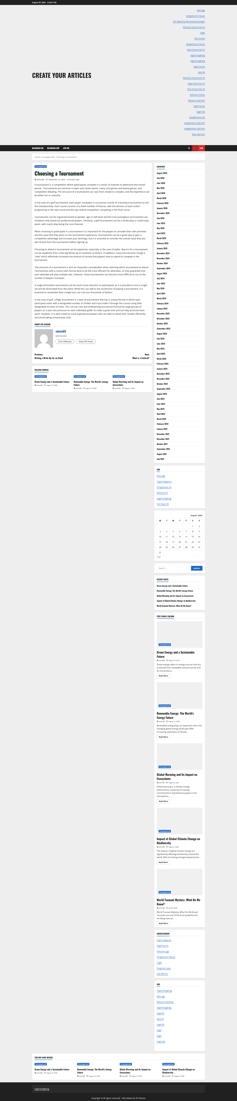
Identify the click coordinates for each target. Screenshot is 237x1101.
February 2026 (162, 203)
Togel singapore (164, 481)
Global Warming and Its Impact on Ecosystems (128, 383)
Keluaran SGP (53, 148)
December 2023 (163, 313)
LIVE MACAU (162, 973)
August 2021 (162, 454)
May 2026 (161, 188)
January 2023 (162, 368)
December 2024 (163, 253)
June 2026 (161, 183)
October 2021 (162, 444)
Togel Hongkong (164, 990)
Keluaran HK (37, 148)
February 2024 (162, 303)
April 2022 (161, 413)
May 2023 (160, 348)
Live (201, 148)
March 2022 (161, 418)
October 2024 (162, 263)
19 (173, 542)
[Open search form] (189, 148)
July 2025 (160, 218)
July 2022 (160, 398)
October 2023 (162, 323)
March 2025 (161, 238)
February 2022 (162, 423)
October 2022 (162, 383)
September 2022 (163, 388)
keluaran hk (162, 492)
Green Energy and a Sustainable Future (52, 381)
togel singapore (164, 940)
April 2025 (161, 233)
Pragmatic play (164, 968)
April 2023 (161, 353)
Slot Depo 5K (163, 504)
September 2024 (163, 268)
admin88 (40, 179)
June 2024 (161, 283)
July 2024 (160, 278)
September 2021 (163, 448)
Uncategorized (40, 166)
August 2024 (162, 273)
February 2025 (162, 243)
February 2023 (162, 363)
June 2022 (161, 403)
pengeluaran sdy (197, 117)
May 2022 (160, 408)
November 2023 (163, 318)
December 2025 (163, 213)
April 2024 (161, 293)
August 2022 (162, 393)
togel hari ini (162, 945)
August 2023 (162, 333)
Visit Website (65, 341)
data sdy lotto (198, 134)
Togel (159, 962)
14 (186, 536)
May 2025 (160, 228)
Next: (140, 356)
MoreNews (127, 1098)
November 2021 (163, 438)
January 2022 (162, 428)
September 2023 (163, 328)
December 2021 (163, 434)
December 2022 (163, 373)
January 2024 (162, 308)
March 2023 (161, 358)
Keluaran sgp (163, 951)
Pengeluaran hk (164, 487)
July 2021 (160, 458)
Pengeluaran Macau (166, 957)
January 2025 (162, 248)
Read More (164, 676)
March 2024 (161, 298)
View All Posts (86, 341)
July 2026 (161, 178)
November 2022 (163, 378)
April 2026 (161, 193)
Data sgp (161, 475)
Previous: (49, 356)
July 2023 (160, 338)
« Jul (158, 557)
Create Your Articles (61, 75)
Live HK (66, 148)
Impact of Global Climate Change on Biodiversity (176, 600)
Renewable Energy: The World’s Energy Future (91, 383)
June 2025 (161, 223)
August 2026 (162, 173)
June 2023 (161, 343)
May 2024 (160, 288)
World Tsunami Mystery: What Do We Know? (174, 605)
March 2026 (161, 198)
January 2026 (162, 208)
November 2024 (163, 258)
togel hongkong (164, 498)
